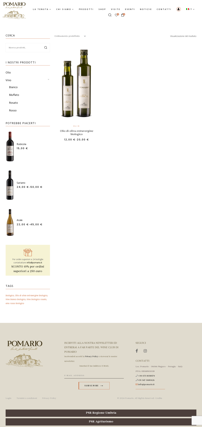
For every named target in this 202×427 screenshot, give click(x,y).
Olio (76, 126)
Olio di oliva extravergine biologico (76, 132)
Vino (8, 80)
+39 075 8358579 (146, 376)
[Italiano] (190, 9)
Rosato (13, 102)
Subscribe (92, 385)
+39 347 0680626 (146, 380)
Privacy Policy (91, 356)
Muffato (14, 95)
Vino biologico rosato (36, 299)
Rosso (13, 110)
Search (46, 47)
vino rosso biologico (15, 303)
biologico (10, 295)
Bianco (13, 87)
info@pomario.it (34, 262)
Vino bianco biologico (16, 299)
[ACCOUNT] (178, 9)
